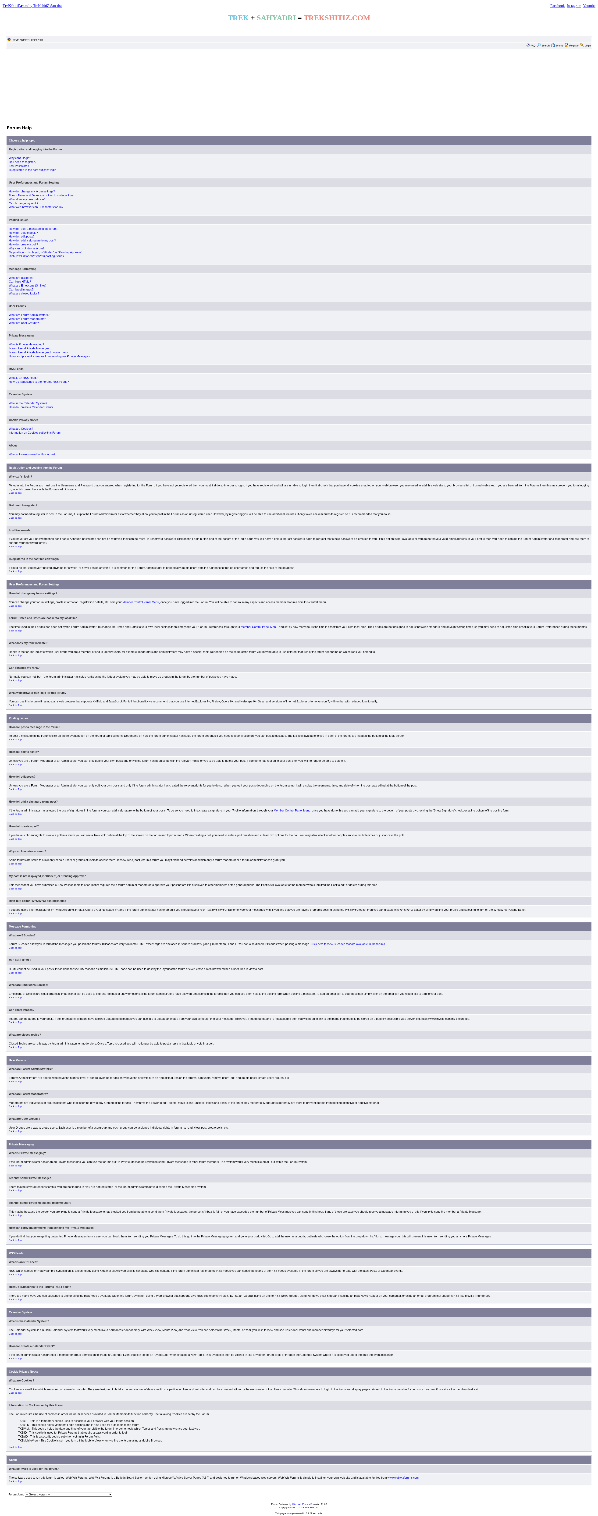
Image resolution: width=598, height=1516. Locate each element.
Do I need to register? (22, 162)
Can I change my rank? (23, 203)
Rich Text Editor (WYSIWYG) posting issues (36, 256)
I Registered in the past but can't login (32, 170)
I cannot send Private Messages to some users (38, 352)
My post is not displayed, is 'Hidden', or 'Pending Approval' (45, 252)
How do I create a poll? (23, 244)
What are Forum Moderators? (27, 319)
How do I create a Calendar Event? (31, 407)
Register (574, 45)
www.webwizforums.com (403, 1477)
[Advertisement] (299, 86)
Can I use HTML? (20, 281)
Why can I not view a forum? (26, 248)
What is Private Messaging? (26, 344)
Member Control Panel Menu (140, 602)
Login (588, 45)
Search (545, 45)
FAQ (533, 45)
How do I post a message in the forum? (33, 228)
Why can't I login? (20, 158)
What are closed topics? (24, 293)
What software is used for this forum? (32, 454)
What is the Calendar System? (28, 403)
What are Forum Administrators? (29, 315)
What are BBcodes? (21, 278)
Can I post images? (21, 289)
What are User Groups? (24, 323)
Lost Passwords (19, 166)
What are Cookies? (21, 428)
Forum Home (19, 39)
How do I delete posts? (23, 232)
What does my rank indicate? (27, 199)
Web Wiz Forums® (302, 1504)
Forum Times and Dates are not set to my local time (41, 195)
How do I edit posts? (22, 236)
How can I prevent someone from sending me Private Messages (49, 356)
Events (559, 45)
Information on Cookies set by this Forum (35, 432)
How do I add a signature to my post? (32, 240)
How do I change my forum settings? (32, 191)
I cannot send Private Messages (29, 348)
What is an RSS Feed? (23, 377)
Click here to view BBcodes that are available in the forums (348, 944)
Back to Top (15, 493)
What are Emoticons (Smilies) (27, 285)
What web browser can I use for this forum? (36, 207)
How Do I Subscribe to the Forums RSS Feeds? (39, 381)
